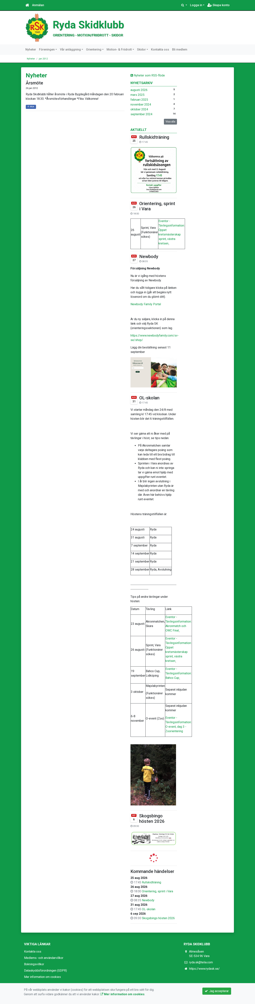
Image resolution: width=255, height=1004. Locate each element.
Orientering (93, 49)
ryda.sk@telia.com (201, 962)
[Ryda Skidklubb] (37, 27)
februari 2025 (139, 99)
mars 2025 (137, 95)
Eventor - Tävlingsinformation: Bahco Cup (178, 673)
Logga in (196, 5)
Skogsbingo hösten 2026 (152, 818)
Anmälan (38, 5)
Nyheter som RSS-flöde (149, 75)
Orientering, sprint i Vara (157, 891)
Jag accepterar (218, 991)
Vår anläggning (70, 49)
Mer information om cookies (42, 977)
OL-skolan (149, 397)
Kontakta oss (160, 49)
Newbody (148, 256)
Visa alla (170, 121)
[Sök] (184, 5)
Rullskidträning (154, 137)
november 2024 (140, 104)
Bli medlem (179, 49)
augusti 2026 (138, 90)
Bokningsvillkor (34, 964)
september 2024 (141, 114)
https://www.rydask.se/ (204, 968)
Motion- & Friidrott (119, 49)
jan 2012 (43, 58)
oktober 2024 (139, 109)
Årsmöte (34, 83)
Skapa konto (221, 5)
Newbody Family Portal (145, 304)
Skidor (141, 49)
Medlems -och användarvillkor (43, 958)
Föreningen (47, 49)
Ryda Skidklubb (88, 25)
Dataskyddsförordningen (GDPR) (45, 970)
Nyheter (30, 49)
